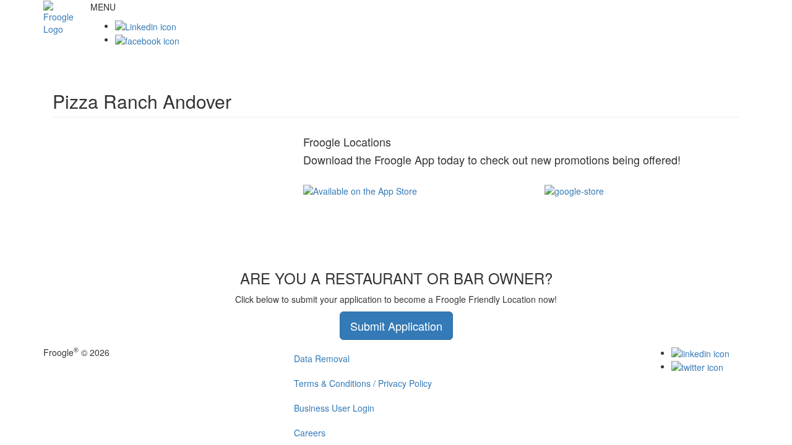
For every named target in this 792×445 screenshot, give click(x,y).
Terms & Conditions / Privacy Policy (363, 383)
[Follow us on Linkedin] (145, 25)
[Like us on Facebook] (147, 39)
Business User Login (334, 408)
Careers (309, 432)
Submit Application (396, 326)
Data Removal (322, 358)
